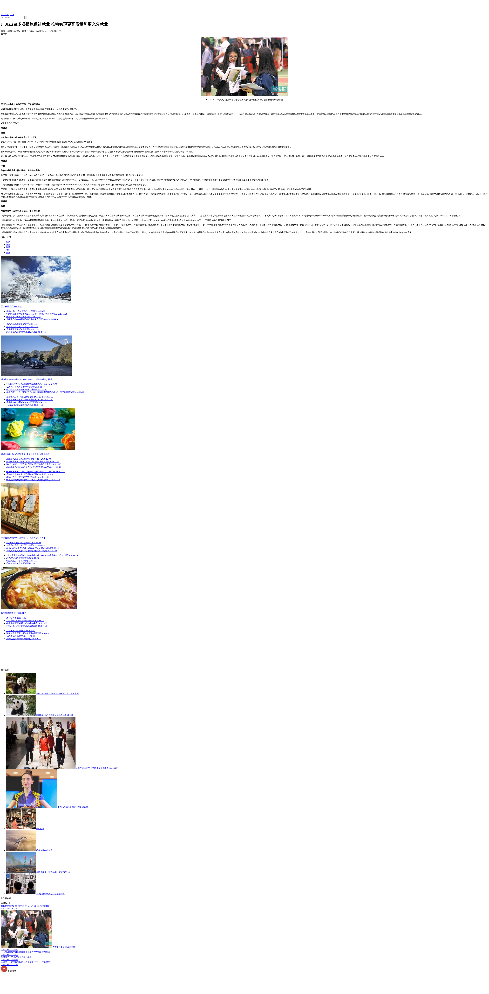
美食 (8, 252)
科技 (8, 247)
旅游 (8, 242)
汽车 (8, 244)
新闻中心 (5, 15)
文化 (8, 250)
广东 (12, 15)
